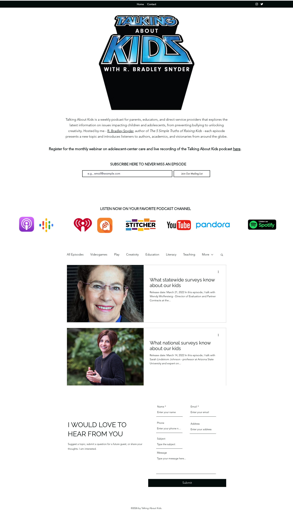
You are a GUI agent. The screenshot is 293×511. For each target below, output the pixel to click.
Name (160, 406)
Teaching (189, 254)
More (205, 254)
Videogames (98, 254)
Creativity (132, 254)
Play (116, 254)
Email (85, 168)
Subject (161, 438)
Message (162, 452)
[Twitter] (261, 4)
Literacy (171, 254)
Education (152, 254)
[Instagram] (256, 4)
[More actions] (219, 272)
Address (195, 423)
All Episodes (75, 254)
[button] (221, 255)
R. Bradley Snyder (120, 131)
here (236, 149)
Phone (160, 423)
